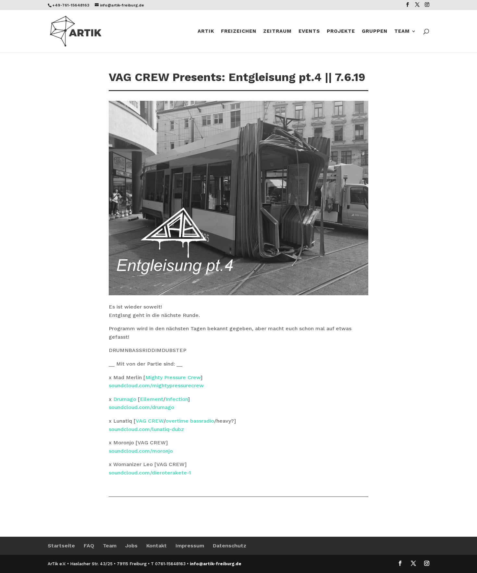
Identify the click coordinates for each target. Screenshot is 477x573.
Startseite (61, 546)
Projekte (341, 31)
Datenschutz (229, 546)
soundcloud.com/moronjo (141, 451)
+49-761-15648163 (70, 5)
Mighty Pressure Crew (173, 377)
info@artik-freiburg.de (215, 563)
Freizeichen (238, 31)
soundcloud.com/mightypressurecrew (156, 385)
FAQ (89, 546)
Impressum (190, 546)
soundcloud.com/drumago (141, 407)
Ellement (151, 399)
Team (402, 31)
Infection (176, 399)
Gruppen (374, 31)
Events (309, 31)
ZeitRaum (277, 31)
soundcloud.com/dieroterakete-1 (150, 473)
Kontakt (156, 546)
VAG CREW (150, 421)
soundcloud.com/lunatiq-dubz (146, 429)
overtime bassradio (189, 421)
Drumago (124, 399)
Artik (206, 31)
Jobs (131, 546)
